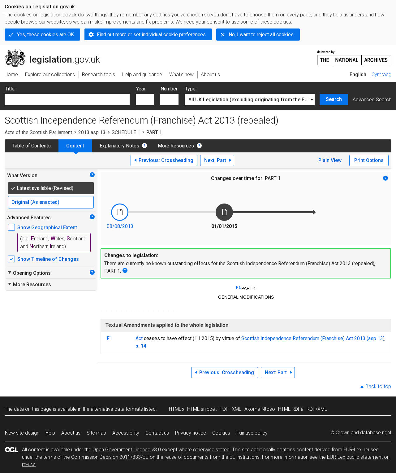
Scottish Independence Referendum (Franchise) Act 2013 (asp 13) (313, 338)
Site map (96, 433)
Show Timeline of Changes (48, 259)
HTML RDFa (290, 409)
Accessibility (125, 433)
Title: (10, 89)
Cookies (221, 433)
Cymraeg (381, 74)
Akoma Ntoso (259, 409)
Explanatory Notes (119, 146)
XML (236, 409)
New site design (22, 433)
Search (334, 99)
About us (70, 433)
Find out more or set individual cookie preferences (151, 34)
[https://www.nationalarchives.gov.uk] (354, 55)
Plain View (330, 160)
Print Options (369, 160)
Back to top (378, 386)
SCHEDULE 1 (126, 132)
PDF (224, 409)
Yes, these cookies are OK (45, 34)
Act (139, 338)
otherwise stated (211, 450)
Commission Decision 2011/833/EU (109, 457)
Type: (190, 89)
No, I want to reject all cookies (261, 34)
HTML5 (176, 409)
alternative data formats (117, 409)
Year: (141, 89)
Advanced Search (372, 100)
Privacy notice (190, 433)
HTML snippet (202, 409)
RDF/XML (317, 409)
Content (75, 146)
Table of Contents (31, 146)
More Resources (176, 146)
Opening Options (29, 273)
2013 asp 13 (91, 132)
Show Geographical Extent (47, 227)
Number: (170, 89)
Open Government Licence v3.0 (127, 450)
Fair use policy (252, 433)
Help (50, 433)
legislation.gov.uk (56, 51)
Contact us (157, 433)
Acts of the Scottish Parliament (38, 132)
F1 (238, 287)
